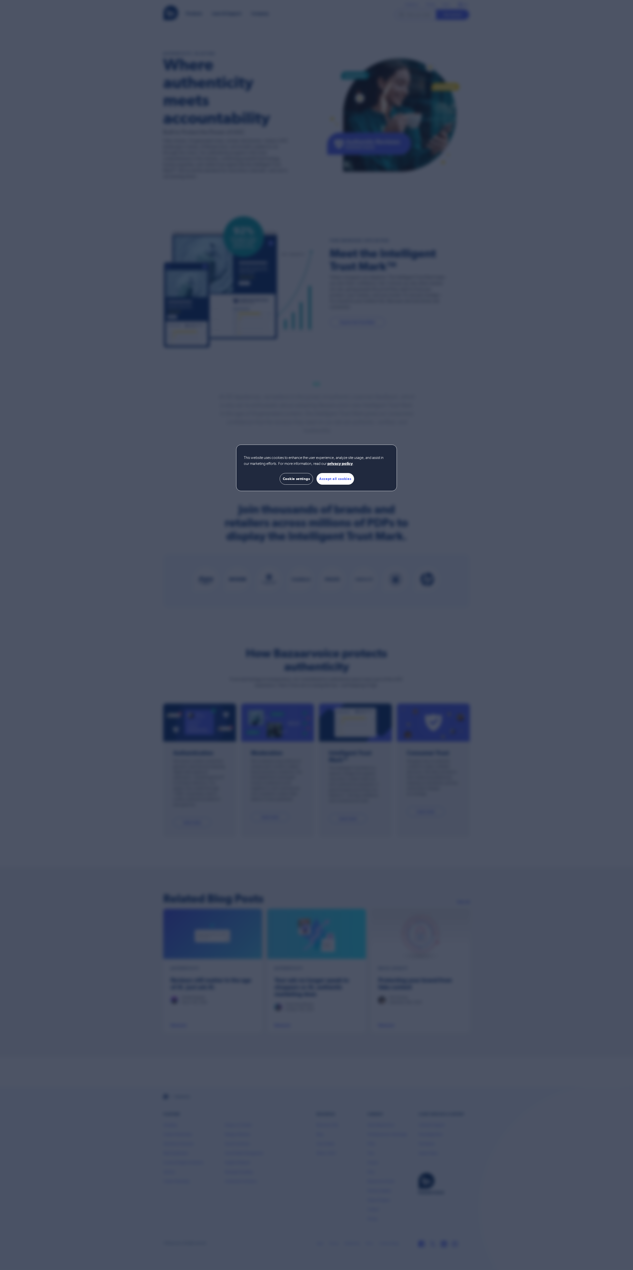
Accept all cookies (335, 479)
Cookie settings (296, 479)
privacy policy (340, 464)
